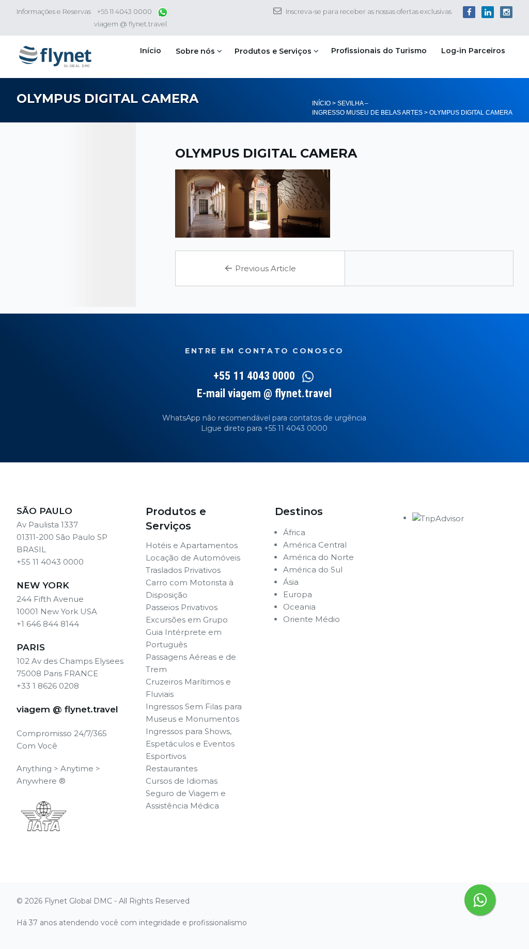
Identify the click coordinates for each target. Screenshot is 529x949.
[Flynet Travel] (55, 57)
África (294, 532)
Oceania (299, 607)
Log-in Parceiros (473, 50)
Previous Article (260, 268)
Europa (297, 594)
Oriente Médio (311, 619)
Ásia (291, 582)
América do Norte (318, 557)
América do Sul (313, 569)
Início (150, 50)
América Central (315, 545)
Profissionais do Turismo (379, 50)
